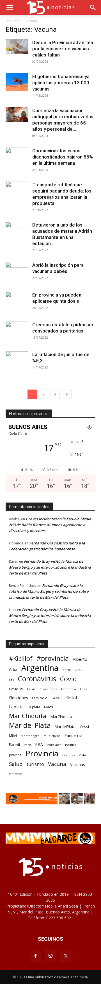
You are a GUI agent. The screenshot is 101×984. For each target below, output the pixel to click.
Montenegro (30, 736)
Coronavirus (37, 679)
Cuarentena (48, 689)
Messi (84, 726)
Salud (16, 764)
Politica (70, 745)
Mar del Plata (30, 725)
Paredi (14, 744)
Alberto (80, 659)
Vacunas (77, 764)
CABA (78, 670)
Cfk (11, 680)
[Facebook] (35, 956)
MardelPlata (65, 726)
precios (15, 754)
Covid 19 (16, 688)
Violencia (15, 774)
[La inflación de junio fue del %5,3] (17, 362)
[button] (10, 7)
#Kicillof (21, 658)
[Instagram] (50, 956)
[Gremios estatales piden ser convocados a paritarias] (17, 333)
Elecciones (18, 697)
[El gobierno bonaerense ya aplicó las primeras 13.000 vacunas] (17, 82)
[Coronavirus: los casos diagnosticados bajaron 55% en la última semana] (17, 155)
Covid (68, 679)
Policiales (54, 745)
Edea (83, 689)
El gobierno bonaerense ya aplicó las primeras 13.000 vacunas (60, 83)
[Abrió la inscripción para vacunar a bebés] (17, 273)
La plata (33, 707)
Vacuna (57, 764)
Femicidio (39, 698)
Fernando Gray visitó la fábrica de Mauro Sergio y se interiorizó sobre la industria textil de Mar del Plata (50, 567)
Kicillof (71, 697)
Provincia (42, 753)
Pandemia (73, 735)
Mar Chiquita (27, 716)
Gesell (56, 698)
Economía (68, 689)
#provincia (52, 658)
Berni (67, 670)
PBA (39, 744)
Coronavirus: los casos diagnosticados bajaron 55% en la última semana (62, 157)
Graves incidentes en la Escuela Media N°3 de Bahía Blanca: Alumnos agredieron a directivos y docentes (50, 524)
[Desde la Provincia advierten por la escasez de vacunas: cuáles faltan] (17, 46)
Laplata (16, 706)
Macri (48, 706)
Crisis (31, 689)
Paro (27, 745)
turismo (35, 764)
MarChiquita (61, 716)
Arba (13, 669)
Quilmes (68, 755)
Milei (13, 735)
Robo (83, 755)
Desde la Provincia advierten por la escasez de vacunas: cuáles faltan (62, 49)
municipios (52, 736)
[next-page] (67, 394)
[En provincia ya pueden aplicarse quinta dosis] (17, 303)
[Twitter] (65, 956)
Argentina (40, 668)
